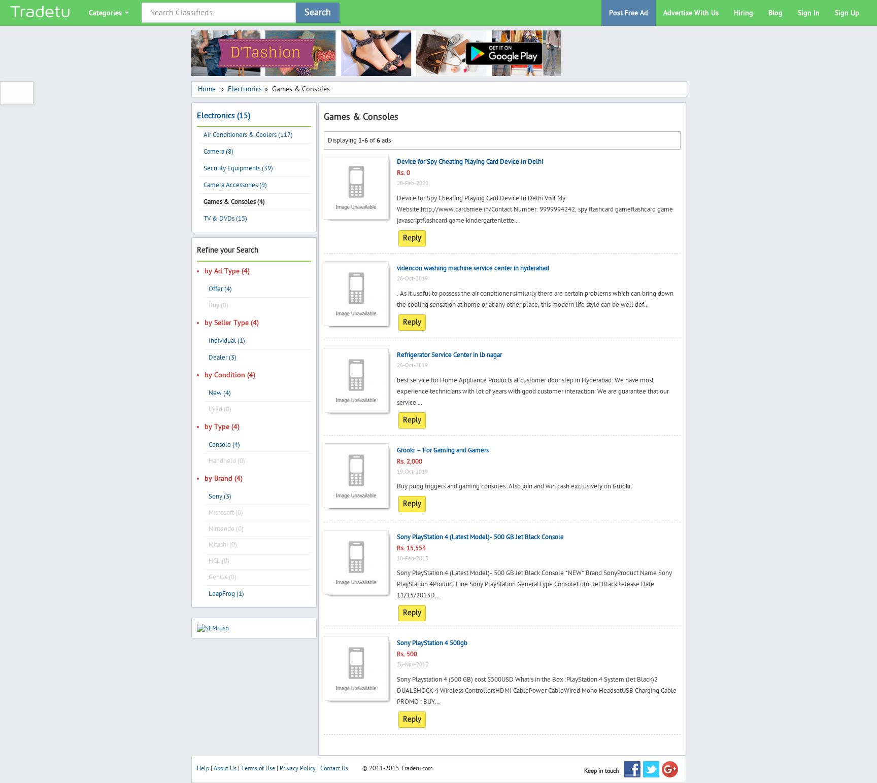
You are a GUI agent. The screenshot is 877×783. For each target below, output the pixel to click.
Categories (106, 13)
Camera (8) (218, 152)
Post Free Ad (628, 13)
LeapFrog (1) (226, 594)
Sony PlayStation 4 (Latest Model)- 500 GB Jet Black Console (480, 537)
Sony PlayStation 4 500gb (432, 643)
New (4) (220, 393)
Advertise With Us (691, 13)
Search (318, 12)
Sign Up (847, 13)
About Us (225, 768)
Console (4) (224, 445)
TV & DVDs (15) (225, 219)
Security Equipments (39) (238, 168)
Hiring (743, 13)
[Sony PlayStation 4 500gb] (356, 643)
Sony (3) (220, 496)
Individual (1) (227, 341)
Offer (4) (220, 289)
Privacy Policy (298, 768)
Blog (775, 13)
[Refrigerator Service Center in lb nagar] (356, 355)
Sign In (809, 13)
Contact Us (334, 768)
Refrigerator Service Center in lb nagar (449, 355)
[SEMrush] (213, 628)
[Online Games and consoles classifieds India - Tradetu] (40, 12)
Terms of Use (258, 768)
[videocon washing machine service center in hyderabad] (356, 269)
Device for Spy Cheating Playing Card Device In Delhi (470, 162)
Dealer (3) (223, 357)
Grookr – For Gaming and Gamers (443, 450)
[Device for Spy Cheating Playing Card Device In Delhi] (356, 162)
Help (203, 768)
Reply (412, 238)
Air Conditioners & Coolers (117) (248, 135)
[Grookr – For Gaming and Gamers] (356, 451)
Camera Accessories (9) (235, 185)
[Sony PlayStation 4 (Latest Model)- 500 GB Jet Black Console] (356, 537)
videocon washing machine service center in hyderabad (473, 268)
